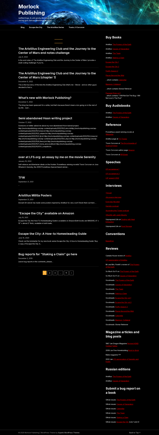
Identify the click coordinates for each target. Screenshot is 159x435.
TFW (21, 177)
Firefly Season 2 (112, 71)
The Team (116, 53)
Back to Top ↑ (135, 433)
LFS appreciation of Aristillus (116, 260)
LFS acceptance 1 (112, 169)
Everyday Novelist (113, 202)
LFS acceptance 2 (113, 174)
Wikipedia (109, 134)
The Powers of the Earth (122, 44)
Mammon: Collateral (113, 84)
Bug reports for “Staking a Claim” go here (47, 254)
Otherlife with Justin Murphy (116, 215)
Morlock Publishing (31, 9)
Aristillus (128, 256)
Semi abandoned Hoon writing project (45, 118)
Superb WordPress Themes (69, 433)
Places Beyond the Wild (115, 75)
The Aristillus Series (55, 27)
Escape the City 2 (112, 67)
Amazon (131, 150)
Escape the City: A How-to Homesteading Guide (52, 233)
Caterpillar (123, 80)
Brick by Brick (133, 350)
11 (66, 273)
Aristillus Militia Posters (35, 195)
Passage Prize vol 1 (113, 93)
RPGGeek (124, 155)
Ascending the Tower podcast (117, 211)
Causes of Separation (121, 49)
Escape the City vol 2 (123, 302)
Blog (22, 27)
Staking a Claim (118, 58)
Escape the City (35, 27)
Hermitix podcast (112, 206)
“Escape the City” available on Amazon (46, 213)
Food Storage (126, 226)
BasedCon (110, 241)
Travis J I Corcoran (76, 27)
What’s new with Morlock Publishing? (44, 97)
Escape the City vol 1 (123, 298)
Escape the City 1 (112, 62)
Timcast (109, 193)
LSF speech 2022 (112, 178)
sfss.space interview (113, 197)
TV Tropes (123, 139)
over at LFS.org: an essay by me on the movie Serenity (57, 157)
